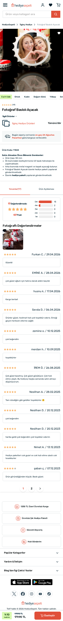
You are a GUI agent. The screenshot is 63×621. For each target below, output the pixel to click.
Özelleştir (49, 615)
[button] (40, 488)
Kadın (27, 97)
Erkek (17, 97)
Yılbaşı (53, 97)
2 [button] (31, 488)
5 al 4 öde (6, 97)
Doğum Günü (40, 97)
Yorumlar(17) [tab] (15, 189)
